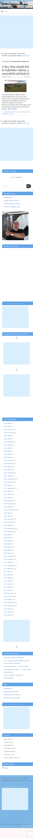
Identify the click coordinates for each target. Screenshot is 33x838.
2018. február (8, 550)
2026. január (7, 426)
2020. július (7, 513)
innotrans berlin (26, 112)
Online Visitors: (8, 739)
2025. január (7, 439)
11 (25, 820)
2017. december (9, 556)
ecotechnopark (14, 112)
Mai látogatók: (8, 745)
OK (28, 185)
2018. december (9, 519)
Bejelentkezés (8, 197)
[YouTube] (31, 3)
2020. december (9, 500)
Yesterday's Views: (10, 748)
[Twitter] (25, 3)
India (20, 112)
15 (7, 822)
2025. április (7, 436)
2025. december (9, 429)
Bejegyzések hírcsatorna (11, 200)
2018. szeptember (9, 528)
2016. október (8, 599)
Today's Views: (8, 742)
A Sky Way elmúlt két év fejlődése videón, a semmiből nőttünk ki (15, 70)
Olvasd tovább (13, 109)
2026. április (7, 423)
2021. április (7, 491)
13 (1, 822)
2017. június (7, 575)
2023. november (9, 463)
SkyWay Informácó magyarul (15, 4)
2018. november (9, 522)
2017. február (8, 587)
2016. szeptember (9, 602)
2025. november (9, 432)
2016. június (7, 612)
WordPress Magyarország (12, 207)
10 (22, 820)
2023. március (8, 466)
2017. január (7, 590)
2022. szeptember (9, 479)
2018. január (7, 553)
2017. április (7, 581)
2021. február (8, 494)
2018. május (7, 541)
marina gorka (5, 114)
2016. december (9, 593)
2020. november (9, 504)
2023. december (9, 460)
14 (4, 822)
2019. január (7, 516)
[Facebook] (23, 3)
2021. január (7, 497)
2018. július (7, 534)
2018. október (8, 525)
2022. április (7, 485)
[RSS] (28, 3)
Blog (9, 76)
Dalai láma (7, 112)
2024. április (7, 451)
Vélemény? (27, 76)
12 (28, 820)
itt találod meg (25, 55)
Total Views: (7, 754)
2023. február (8, 470)
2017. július (7, 571)
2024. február (8, 454)
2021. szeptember (9, 488)
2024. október (8, 445)
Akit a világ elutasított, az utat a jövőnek (16, 666)
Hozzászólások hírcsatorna (12, 203)
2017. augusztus (9, 568)
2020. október (8, 507)
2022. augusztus (9, 482)
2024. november (9, 442)
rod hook (11, 114)
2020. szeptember (9, 510)
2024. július (7, 448)
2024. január (7, 457)
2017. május (7, 578)
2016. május (7, 615)
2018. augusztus (9, 531)
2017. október (8, 562)
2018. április (7, 544)
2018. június (7, 538)
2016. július (7, 609)
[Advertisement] (16, 31)
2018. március (8, 547)
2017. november (9, 559)
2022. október (8, 476)
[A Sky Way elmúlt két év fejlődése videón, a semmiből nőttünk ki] (16, 86)
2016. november (9, 596)
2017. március (8, 584)
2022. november (9, 473)
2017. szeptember (9, 565)
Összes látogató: (9, 757)
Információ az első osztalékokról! (13, 657)
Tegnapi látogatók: (9, 751)
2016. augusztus (9, 605)
